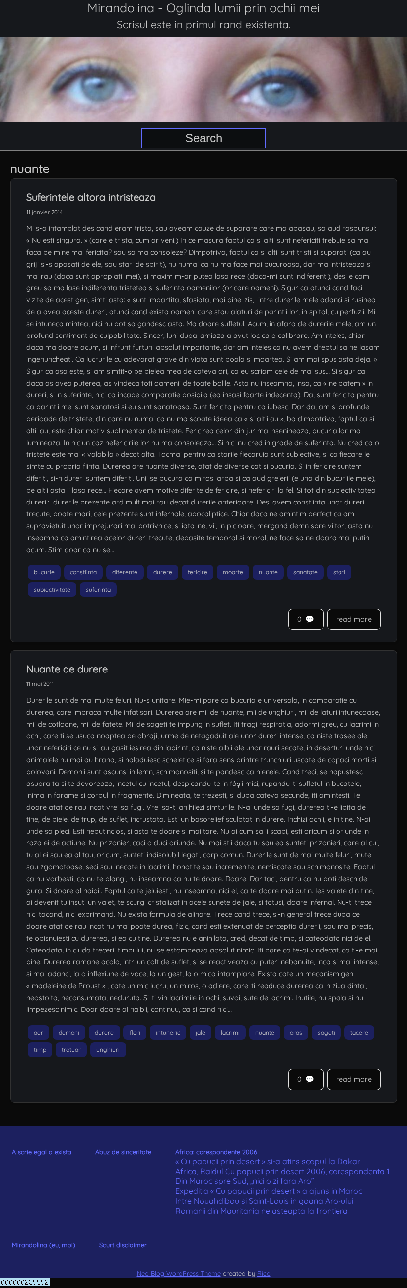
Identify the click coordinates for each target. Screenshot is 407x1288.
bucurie (44, 572)
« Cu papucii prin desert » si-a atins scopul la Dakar (267, 1161)
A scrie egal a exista (41, 1152)
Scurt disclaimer (123, 1245)
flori (135, 1032)
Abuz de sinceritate (123, 1152)
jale (200, 1032)
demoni (69, 1032)
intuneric (168, 1032)
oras (296, 1032)
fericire (197, 572)
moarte (233, 572)
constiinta (83, 572)
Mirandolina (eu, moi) (43, 1245)
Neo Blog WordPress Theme (179, 1273)
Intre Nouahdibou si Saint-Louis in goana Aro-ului (264, 1201)
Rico (264, 1273)
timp (40, 1050)
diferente (124, 572)
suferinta (98, 589)
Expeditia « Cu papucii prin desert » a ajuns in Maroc (268, 1191)
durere (162, 572)
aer (38, 1032)
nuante (268, 572)
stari (339, 572)
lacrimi (230, 1032)
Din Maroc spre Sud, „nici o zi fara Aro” (244, 1181)
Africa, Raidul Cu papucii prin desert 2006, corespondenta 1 (282, 1171)
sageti (326, 1032)
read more (354, 619)
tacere (359, 1032)
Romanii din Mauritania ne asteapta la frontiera (261, 1211)
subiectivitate (52, 589)
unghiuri (108, 1050)
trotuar (71, 1050)
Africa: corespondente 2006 (216, 1152)
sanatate (305, 572)
